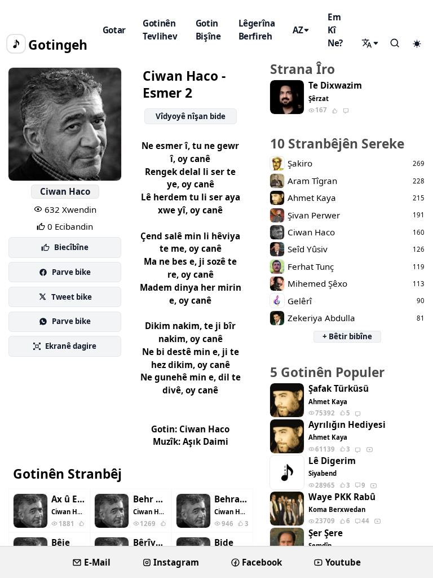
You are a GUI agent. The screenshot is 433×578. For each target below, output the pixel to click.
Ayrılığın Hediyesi (347, 424)
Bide (223, 542)
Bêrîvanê (150, 542)
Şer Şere (325, 533)
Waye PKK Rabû (341, 497)
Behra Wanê (231, 499)
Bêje (60, 542)
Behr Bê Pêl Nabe (150, 499)
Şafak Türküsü (338, 388)
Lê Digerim (332, 461)
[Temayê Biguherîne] (416, 44)
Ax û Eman (68, 499)
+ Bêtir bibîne (347, 336)
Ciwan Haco (65, 191)
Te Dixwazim (335, 85)
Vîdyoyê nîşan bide (191, 116)
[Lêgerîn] (371, 43)
